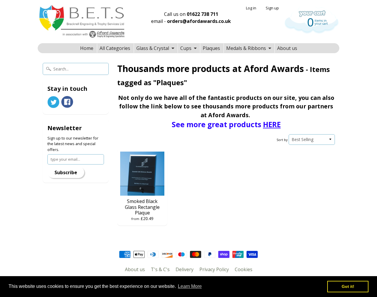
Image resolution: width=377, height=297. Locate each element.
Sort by (282, 139)
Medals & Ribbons (246, 48)
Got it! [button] (348, 286)
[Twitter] (53, 102)
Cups (185, 48)
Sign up (272, 8)
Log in (251, 8)
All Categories (115, 48)
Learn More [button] (190, 286)
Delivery (185, 269)
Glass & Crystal (152, 48)
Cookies (243, 269)
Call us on (191, 14)
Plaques (211, 48)
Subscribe (65, 172)
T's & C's (160, 269)
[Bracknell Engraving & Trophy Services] (82, 21)
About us (287, 48)
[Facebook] (67, 102)
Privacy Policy (214, 269)
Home (86, 48)
